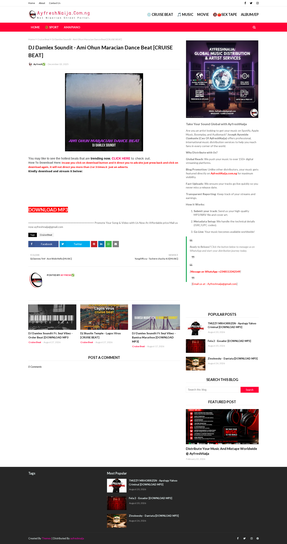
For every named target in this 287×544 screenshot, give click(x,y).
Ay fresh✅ (39, 64)
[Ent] (222, 426)
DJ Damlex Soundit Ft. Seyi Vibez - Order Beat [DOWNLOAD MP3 (50, 335)
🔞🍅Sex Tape (225, 14)
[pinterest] (257, 538)
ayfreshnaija (77, 538)
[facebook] (245, 3)
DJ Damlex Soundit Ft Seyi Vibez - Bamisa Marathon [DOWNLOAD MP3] (154, 337)
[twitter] (251, 3)
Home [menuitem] (35, 27)
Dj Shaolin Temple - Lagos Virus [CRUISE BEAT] (100, 335)
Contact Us (55, 3)
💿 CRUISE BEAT (160, 14)
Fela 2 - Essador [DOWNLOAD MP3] (229, 340)
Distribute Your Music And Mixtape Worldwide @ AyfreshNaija (221, 451)
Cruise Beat (43, 39)
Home (31, 3)
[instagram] (257, 3)
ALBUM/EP (250, 14)
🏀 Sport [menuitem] (52, 27)
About (42, 3)
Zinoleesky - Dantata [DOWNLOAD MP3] (233, 358)
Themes (46, 538)
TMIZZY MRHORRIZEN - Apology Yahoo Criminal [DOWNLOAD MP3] (232, 325)
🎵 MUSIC (185, 14)
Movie (203, 14)
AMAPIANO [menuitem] (72, 27)
